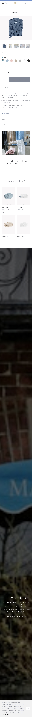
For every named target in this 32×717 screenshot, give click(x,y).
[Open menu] (3, 3)
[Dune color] (16, 60)
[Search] (6, 3)
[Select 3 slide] (11, 204)
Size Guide (6, 113)
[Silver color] (20, 60)
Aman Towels (5, 236)
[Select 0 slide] (6, 204)
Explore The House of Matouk (16, 616)
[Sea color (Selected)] (3, 60)
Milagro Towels (5, 207)
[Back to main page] (15, 3)
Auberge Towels (21, 236)
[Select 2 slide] (9, 204)
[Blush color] (11, 60)
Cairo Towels (20, 207)
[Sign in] (25, 3)
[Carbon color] (28, 60)
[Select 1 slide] (7, 204)
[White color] (24, 60)
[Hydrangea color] (7, 60)
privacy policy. (6, 714)
